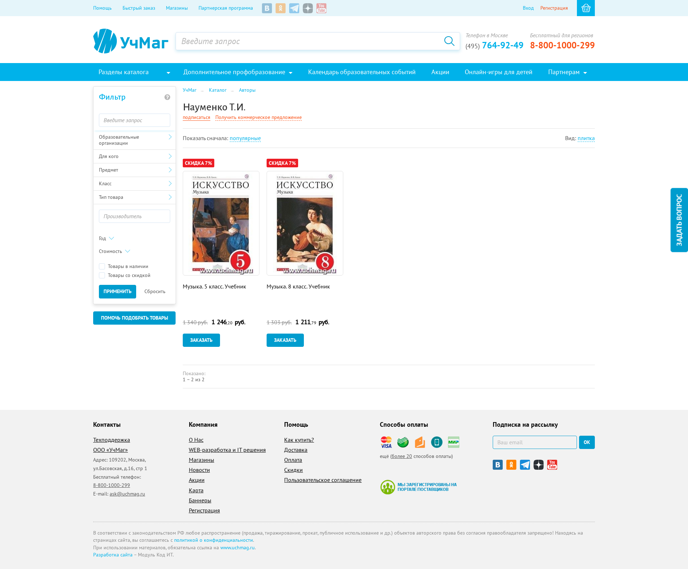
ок (587, 442)
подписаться (196, 117)
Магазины (177, 8)
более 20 (402, 456)
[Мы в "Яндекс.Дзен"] (308, 8)
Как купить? (299, 439)
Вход (528, 8)
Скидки (293, 469)
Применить (118, 291)
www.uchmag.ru (237, 547)
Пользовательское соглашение (323, 479)
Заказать (201, 340)
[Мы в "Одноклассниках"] (281, 8)
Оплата (293, 459)
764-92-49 (494, 45)
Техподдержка (111, 439)
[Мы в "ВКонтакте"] (267, 8)
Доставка (295, 449)
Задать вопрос (679, 220)
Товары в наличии (128, 266)
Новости (199, 469)
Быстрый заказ (139, 8)
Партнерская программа (226, 8)
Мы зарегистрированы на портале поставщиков (418, 487)
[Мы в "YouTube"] (321, 8)
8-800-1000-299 (562, 45)
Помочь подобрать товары (134, 318)
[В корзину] (586, 8)
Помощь (102, 8)
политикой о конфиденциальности (213, 540)
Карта (196, 490)
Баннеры (200, 500)
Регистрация (554, 8)
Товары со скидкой (129, 275)
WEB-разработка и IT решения (227, 449)
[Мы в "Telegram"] (294, 8)
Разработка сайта (113, 554)
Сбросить (155, 291)
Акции (197, 479)
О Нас (196, 439)
